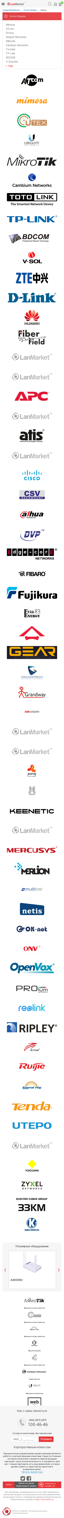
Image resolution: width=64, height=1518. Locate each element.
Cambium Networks (17, 45)
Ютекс (10, 33)
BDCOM (10, 57)
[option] (32, 1270)
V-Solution (12, 61)
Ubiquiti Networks (16, 37)
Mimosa (10, 24)
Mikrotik (10, 41)
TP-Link (10, 53)
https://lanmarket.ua (44, 1499)
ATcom (10, 28)
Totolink (10, 49)
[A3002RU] (32, 1262)
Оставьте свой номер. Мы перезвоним (32, 1433)
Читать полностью (32, 1472)
